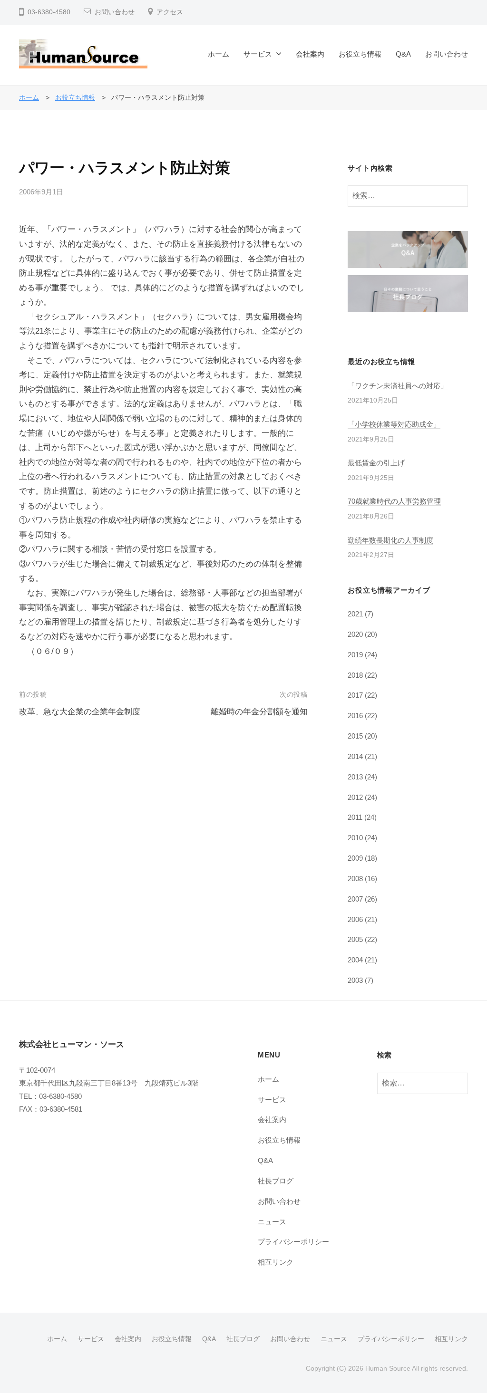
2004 (355, 960)
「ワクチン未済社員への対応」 (398, 386)
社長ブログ (275, 1181)
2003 (355, 980)
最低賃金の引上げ (376, 463)
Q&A (403, 54)
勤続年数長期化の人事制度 (390, 540)
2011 (355, 817)
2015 (355, 736)
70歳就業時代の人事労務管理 (394, 501)
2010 (355, 838)
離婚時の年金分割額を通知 (259, 711)
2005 (355, 939)
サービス (258, 54)
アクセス (169, 12)
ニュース (272, 1222)
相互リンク (275, 1262)
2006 (355, 919)
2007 (355, 899)
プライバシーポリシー (293, 1242)
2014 (355, 756)
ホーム (218, 54)
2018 (355, 675)
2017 (355, 695)
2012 (355, 797)
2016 (355, 715)
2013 (355, 777)
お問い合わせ (115, 12)
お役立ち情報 (360, 54)
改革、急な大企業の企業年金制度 (79, 711)
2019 (355, 655)
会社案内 (310, 54)
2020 (355, 634)
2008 (355, 878)
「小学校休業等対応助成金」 (394, 424)
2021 (355, 614)
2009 (355, 858)
